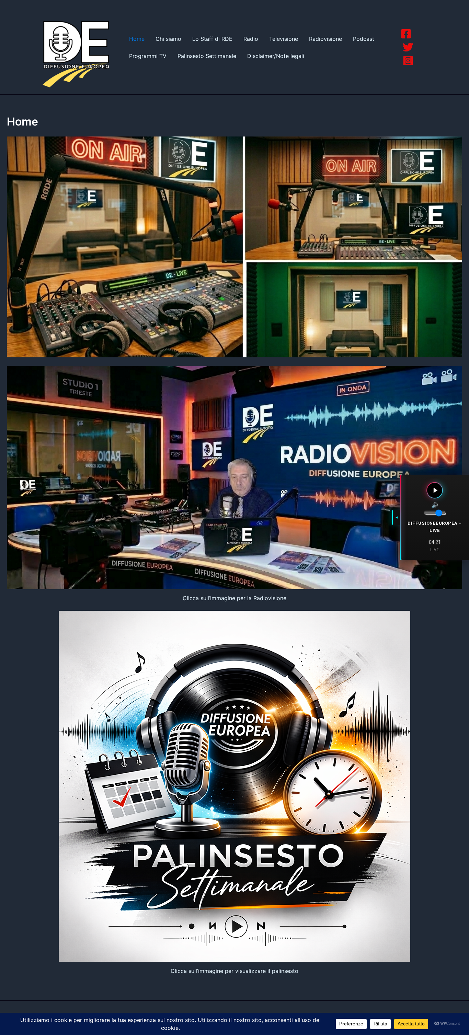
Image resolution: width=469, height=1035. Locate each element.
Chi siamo (168, 38)
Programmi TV (148, 55)
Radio (250, 38)
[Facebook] (406, 33)
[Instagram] (408, 60)
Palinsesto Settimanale (207, 55)
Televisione (283, 38)
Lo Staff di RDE (212, 38)
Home (137, 38)
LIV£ (434, 550)
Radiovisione (325, 38)
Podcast (363, 38)
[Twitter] (408, 47)
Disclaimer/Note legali (275, 55)
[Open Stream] (434, 490)
